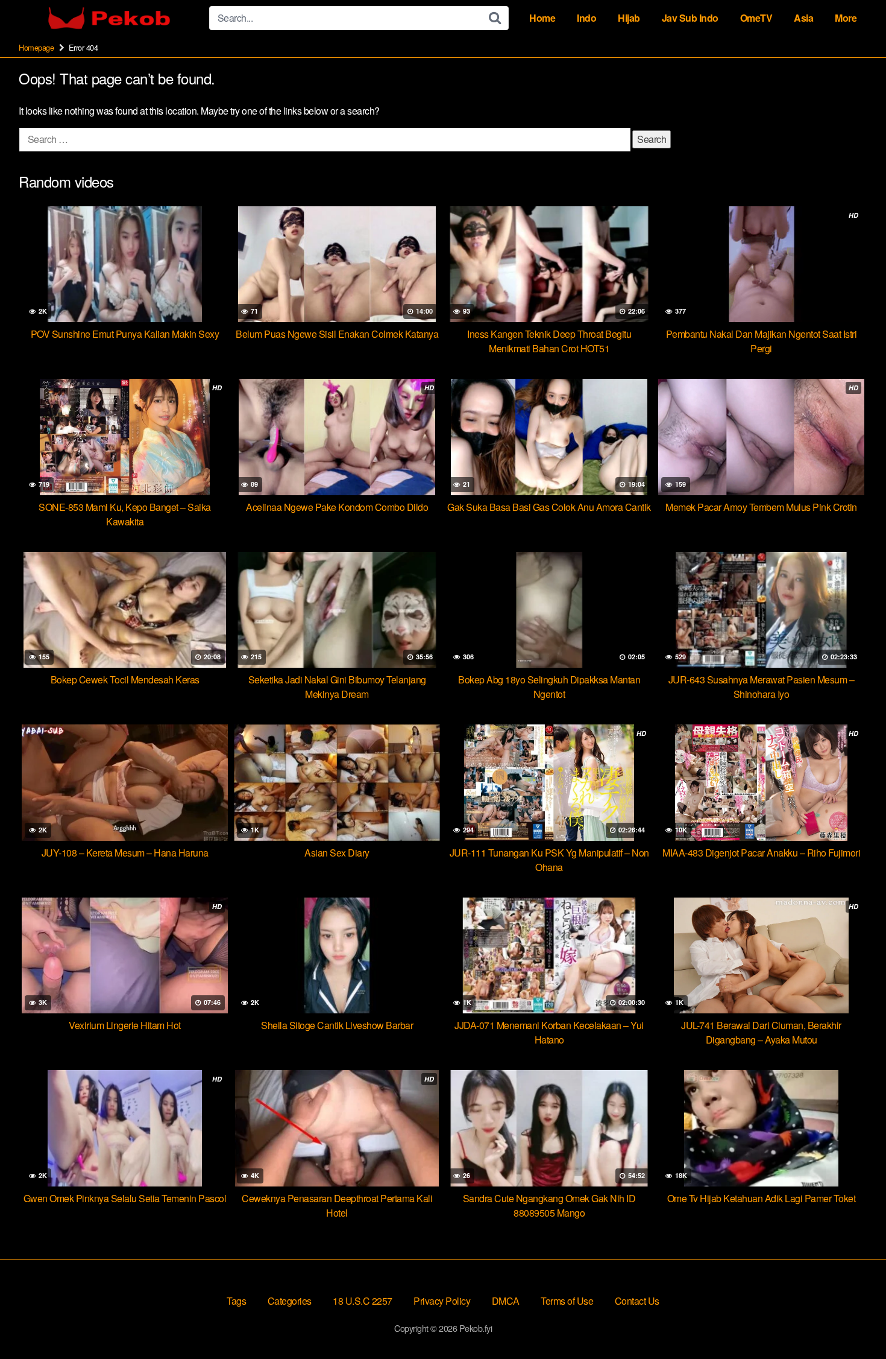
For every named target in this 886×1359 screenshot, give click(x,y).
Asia (803, 18)
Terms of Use (567, 1301)
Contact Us (637, 1301)
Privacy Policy (441, 1301)
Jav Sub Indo (690, 18)
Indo (586, 18)
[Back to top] (852, 1320)
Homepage (36, 47)
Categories (290, 1301)
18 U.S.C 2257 (362, 1301)
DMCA (506, 1301)
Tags (236, 1301)
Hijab (629, 18)
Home (542, 18)
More (845, 18)
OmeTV (756, 18)
